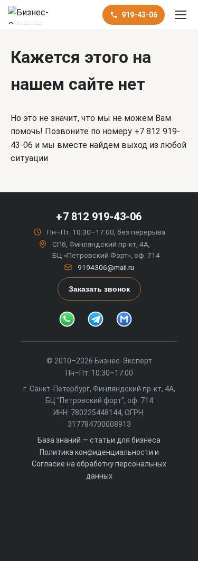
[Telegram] (99, 319)
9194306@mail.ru (106, 267)
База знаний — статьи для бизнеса (99, 440)
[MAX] (127, 319)
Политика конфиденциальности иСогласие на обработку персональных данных (99, 464)
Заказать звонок (99, 289)
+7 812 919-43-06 (99, 216)
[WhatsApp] (70, 319)
